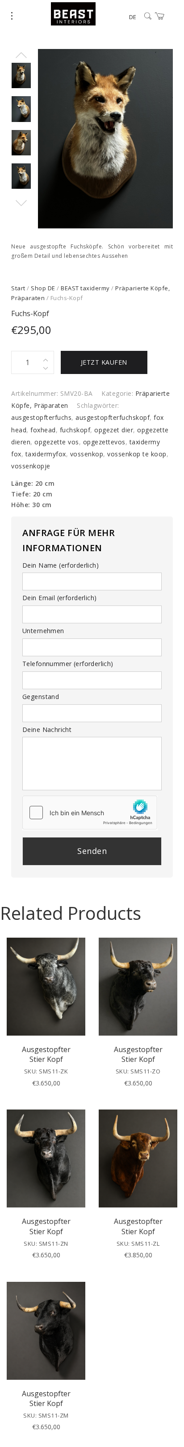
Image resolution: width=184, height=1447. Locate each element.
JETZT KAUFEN (104, 362)
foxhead (43, 430)
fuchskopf (75, 430)
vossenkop (87, 454)
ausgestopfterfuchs (41, 417)
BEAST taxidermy (85, 288)
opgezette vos (56, 442)
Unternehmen (43, 630)
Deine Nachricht (46, 729)
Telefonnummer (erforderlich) (67, 663)
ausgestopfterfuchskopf (112, 417)
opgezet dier (113, 430)
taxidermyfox (45, 454)
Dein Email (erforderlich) (59, 597)
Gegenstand (40, 696)
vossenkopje (30, 466)
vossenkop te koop (137, 454)
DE (132, 17)
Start (18, 288)
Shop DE (43, 288)
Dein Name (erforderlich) (60, 565)
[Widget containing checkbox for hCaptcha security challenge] (89, 812)
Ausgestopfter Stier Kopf (46, 1054)
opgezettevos (104, 442)
